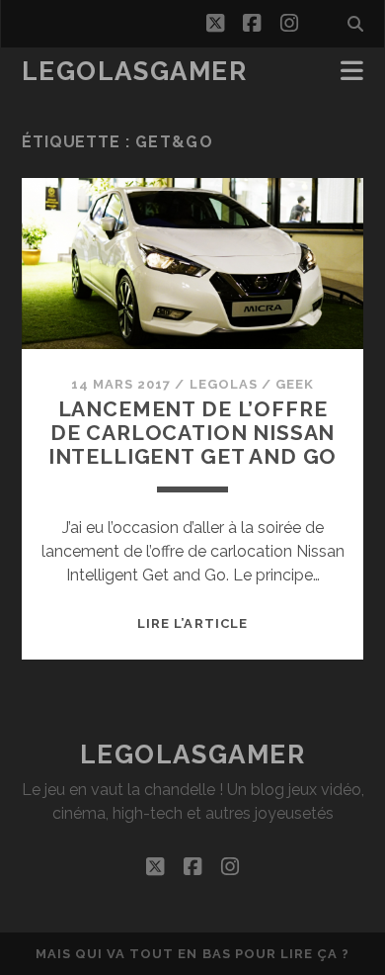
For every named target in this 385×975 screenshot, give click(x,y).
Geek (294, 384)
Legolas (224, 384)
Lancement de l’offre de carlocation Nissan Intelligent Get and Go (193, 433)
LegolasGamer (135, 71)
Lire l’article (192, 623)
